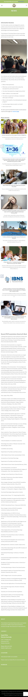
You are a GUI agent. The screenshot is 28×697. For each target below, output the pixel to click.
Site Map (22, 695)
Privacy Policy (16, 695)
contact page (15, 111)
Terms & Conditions (8, 695)
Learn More (21, 1)
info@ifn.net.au (7, 648)
